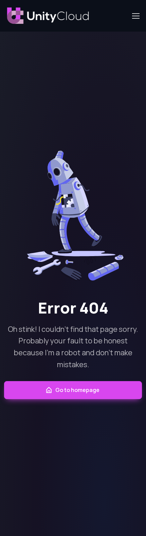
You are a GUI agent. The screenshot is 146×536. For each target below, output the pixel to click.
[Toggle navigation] (135, 16)
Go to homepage (77, 390)
